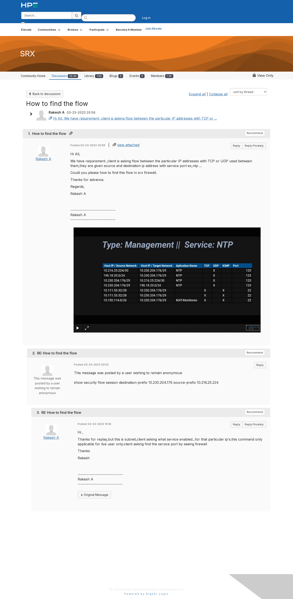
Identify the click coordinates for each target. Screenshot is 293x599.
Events (136, 76)
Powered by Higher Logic (146, 593)
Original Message (95, 495)
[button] (49, 29)
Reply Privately (254, 145)
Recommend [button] (255, 133)
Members (161, 76)
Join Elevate (153, 28)
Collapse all (218, 94)
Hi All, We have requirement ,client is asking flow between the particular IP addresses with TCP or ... (135, 118)
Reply (236, 145)
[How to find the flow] (50, 118)
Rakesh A (43, 159)
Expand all (197, 94)
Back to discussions (46, 94)
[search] (76, 15)
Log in (146, 18)
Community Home (33, 76)
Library (93, 76)
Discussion (64, 76)
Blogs (116, 76)
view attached (128, 145)
